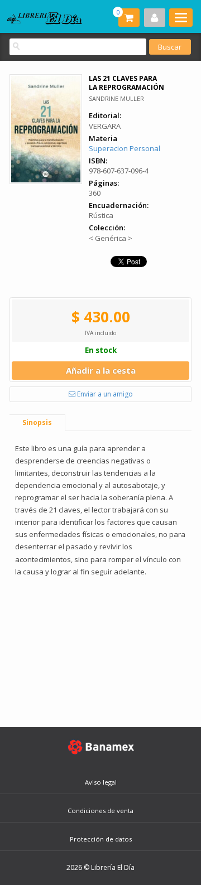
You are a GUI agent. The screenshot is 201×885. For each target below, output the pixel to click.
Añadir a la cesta (101, 370)
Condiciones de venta (100, 810)
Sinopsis (37, 422)
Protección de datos (101, 839)
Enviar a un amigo (104, 394)
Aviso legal (101, 782)
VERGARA (105, 126)
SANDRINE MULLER (116, 98)
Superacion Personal (124, 148)
